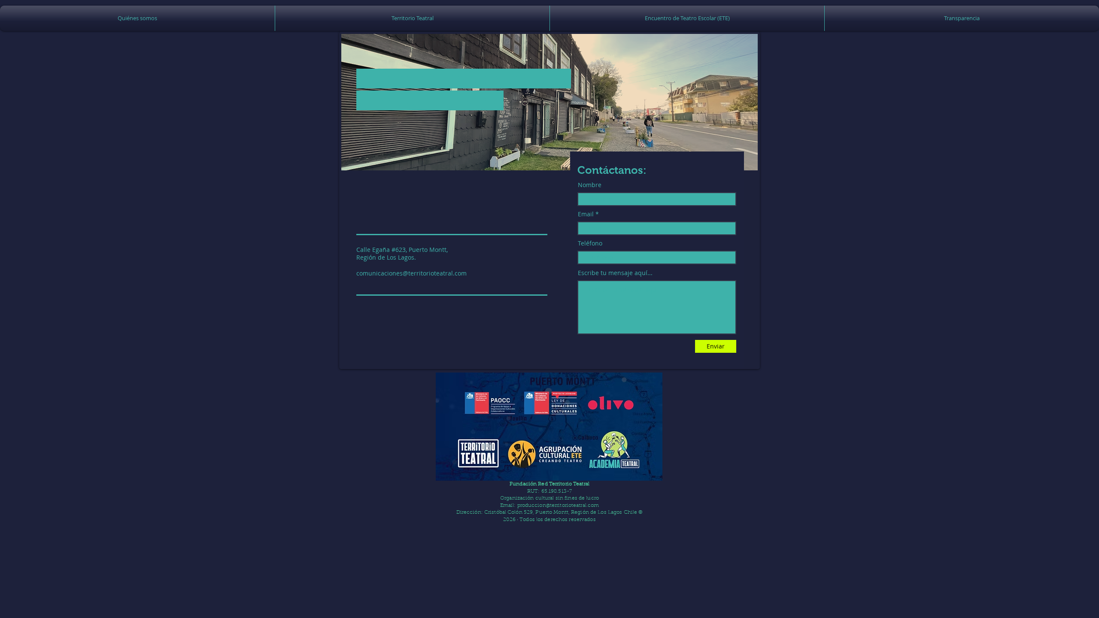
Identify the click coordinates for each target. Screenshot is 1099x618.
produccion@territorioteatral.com (558, 505)
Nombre (589, 185)
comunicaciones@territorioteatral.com (411, 273)
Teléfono (590, 243)
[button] (412, 18)
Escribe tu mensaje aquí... (615, 273)
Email (586, 214)
